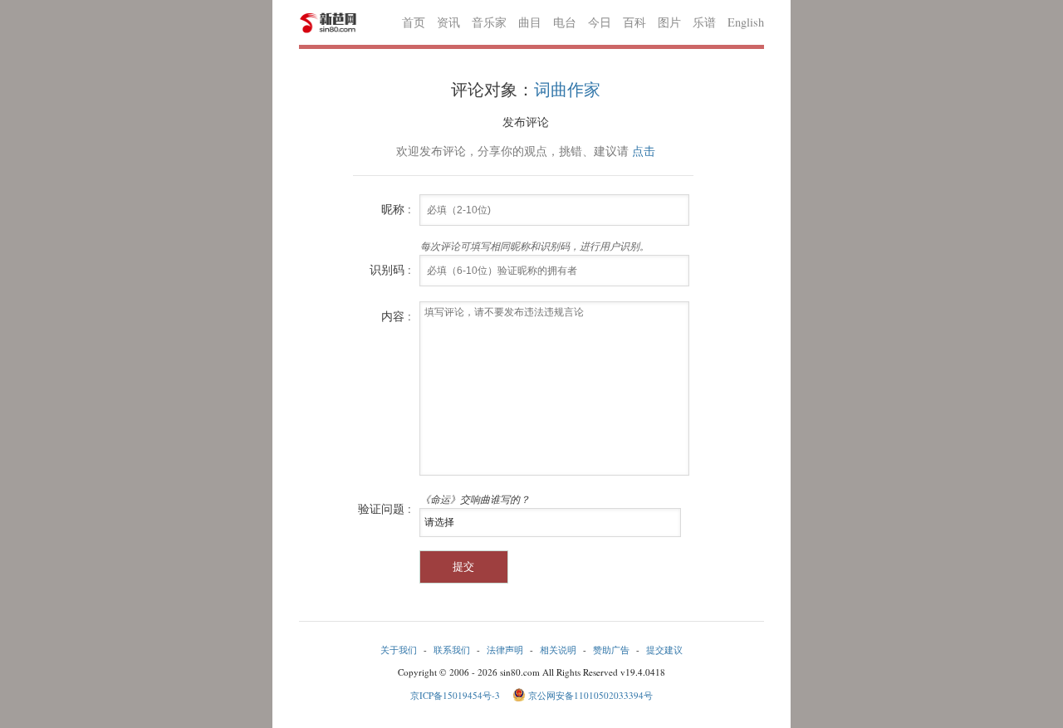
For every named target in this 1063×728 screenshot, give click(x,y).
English (745, 22)
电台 (564, 22)
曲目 (529, 22)
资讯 (448, 22)
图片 (669, 22)
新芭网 (328, 22)
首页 (413, 22)
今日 (599, 22)
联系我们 (452, 649)
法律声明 (505, 649)
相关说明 (558, 649)
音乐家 (489, 22)
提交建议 (664, 649)
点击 (643, 151)
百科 (634, 22)
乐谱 (704, 22)
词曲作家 (567, 89)
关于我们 (398, 649)
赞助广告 (611, 649)
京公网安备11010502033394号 (590, 695)
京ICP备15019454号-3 (456, 695)
